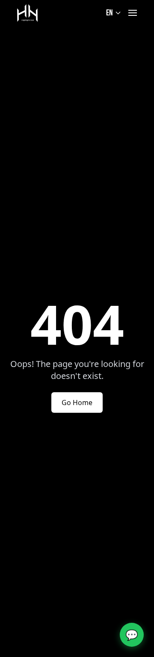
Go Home (77, 402)
